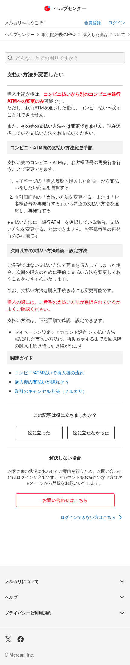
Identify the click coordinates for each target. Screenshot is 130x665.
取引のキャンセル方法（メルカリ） (51, 391)
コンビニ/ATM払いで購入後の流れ (49, 372)
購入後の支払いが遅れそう (42, 381)
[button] (10, 58)
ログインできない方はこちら (87, 517)
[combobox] (65, 57)
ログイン (116, 22)
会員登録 (92, 22)
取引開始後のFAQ (59, 34)
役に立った (39, 432)
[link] (91, 517)
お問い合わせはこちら (65, 500)
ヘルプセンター (19, 34)
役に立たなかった (91, 432)
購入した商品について (104, 34)
